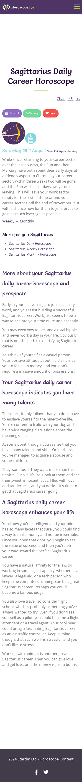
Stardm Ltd (27, 759)
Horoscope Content (57, 759)
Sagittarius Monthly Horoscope (32, 254)
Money (34, 113)
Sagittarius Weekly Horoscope (31, 249)
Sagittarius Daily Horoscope (30, 243)
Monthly (27, 221)
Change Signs (68, 98)
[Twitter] (46, 772)
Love (53, 113)
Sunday (72, 151)
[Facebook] (36, 772)
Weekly (8, 221)
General (14, 113)
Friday (58, 151)
